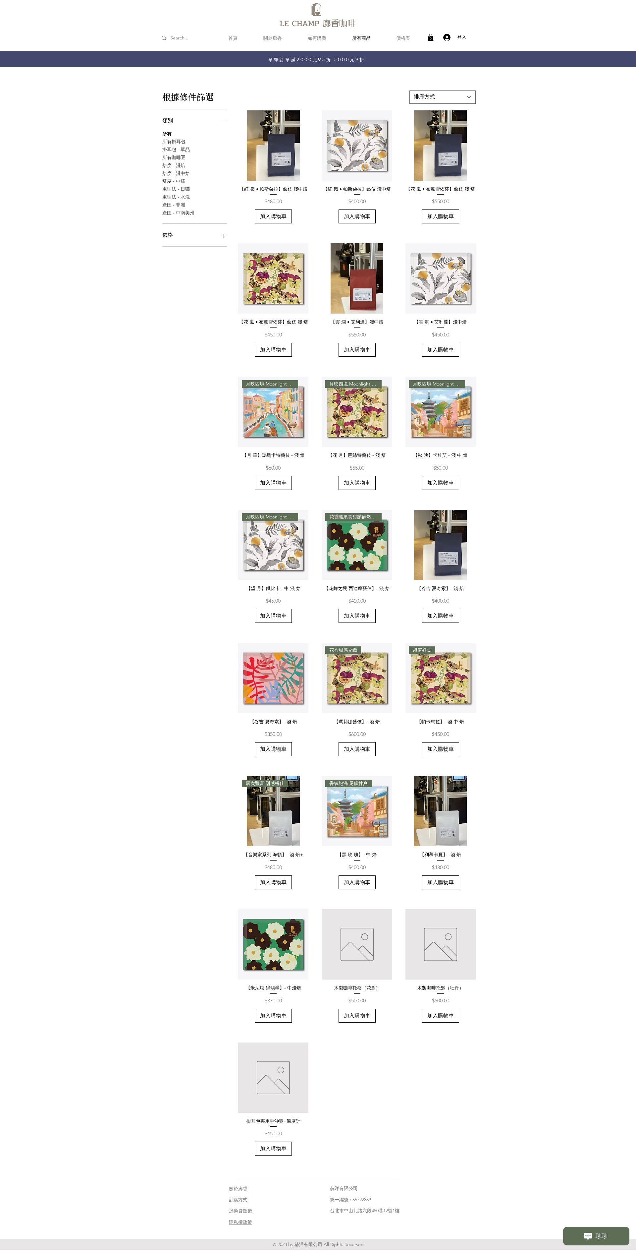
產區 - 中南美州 (178, 213)
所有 (167, 134)
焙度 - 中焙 (173, 181)
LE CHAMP (301, 23)
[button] (431, 37)
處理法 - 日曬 (176, 189)
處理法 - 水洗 (176, 197)
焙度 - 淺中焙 (176, 173)
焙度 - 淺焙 (173, 165)
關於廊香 (238, 1189)
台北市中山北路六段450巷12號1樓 (364, 1211)
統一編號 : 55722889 (350, 1200)
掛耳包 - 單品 (176, 149)
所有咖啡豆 (174, 157)
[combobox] (442, 97)
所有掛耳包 (174, 142)
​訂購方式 (238, 1200)
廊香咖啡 (339, 23)
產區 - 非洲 (173, 205)
